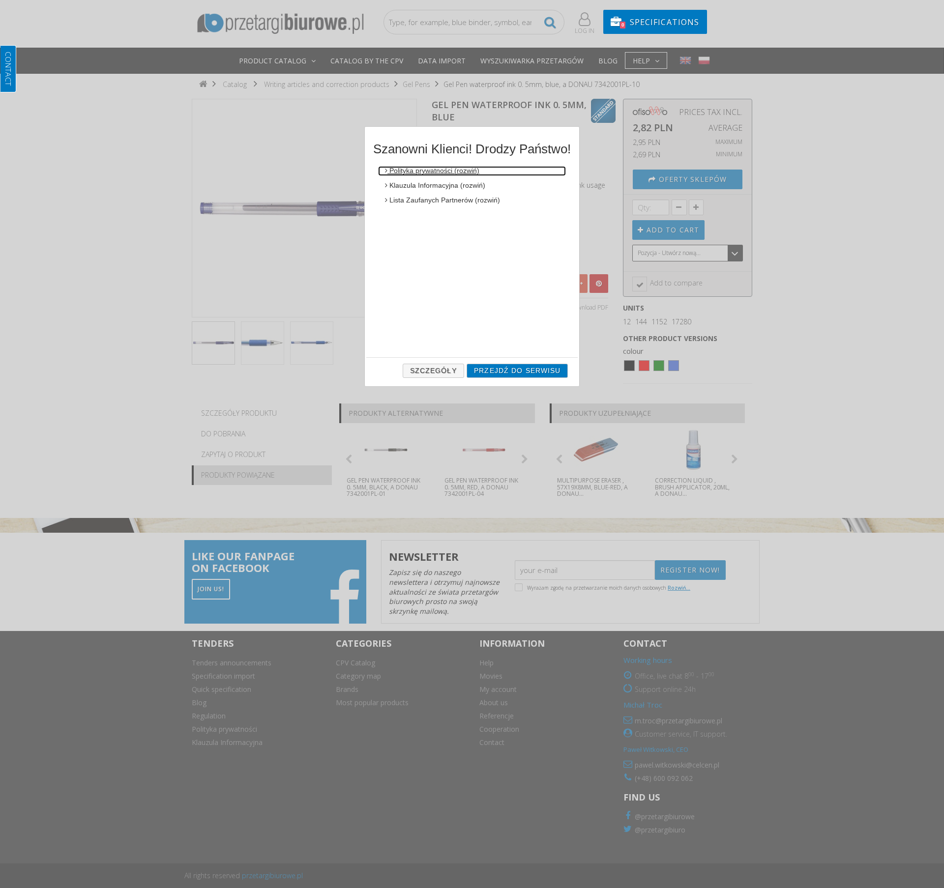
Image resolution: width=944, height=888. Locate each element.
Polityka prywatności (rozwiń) (433, 170)
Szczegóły (433, 370)
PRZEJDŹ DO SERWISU (517, 370)
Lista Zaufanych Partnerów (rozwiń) (443, 200)
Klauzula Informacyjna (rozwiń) (436, 185)
